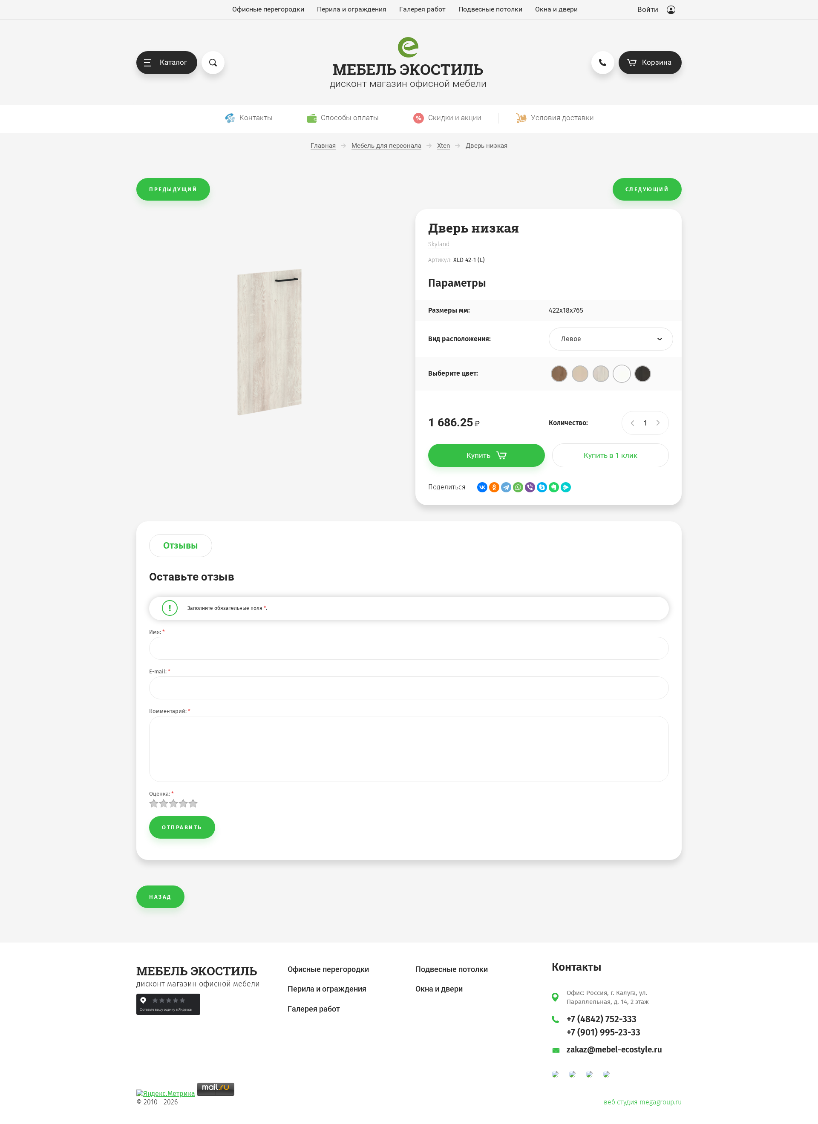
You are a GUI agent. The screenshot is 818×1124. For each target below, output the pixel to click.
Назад (160, 897)
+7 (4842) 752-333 (602, 1019)
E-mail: (159, 671)
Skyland (438, 244)
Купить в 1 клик (610, 455)
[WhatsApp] (518, 487)
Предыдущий (173, 189)
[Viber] (530, 487)
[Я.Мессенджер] (566, 487)
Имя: (157, 632)
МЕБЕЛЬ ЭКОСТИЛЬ (408, 69)
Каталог (173, 62)
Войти (647, 9)
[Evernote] (554, 487)
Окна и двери (556, 9)
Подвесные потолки (490, 9)
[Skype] (542, 487)
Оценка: (161, 794)
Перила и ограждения (351, 9)
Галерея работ (422, 9)
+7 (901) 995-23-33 (603, 1032)
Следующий (647, 189)
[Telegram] (506, 487)
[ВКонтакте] (482, 487)
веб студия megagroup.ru (643, 1102)
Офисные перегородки (268, 9)
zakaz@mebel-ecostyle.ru (614, 1050)
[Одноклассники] (494, 487)
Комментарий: (169, 711)
